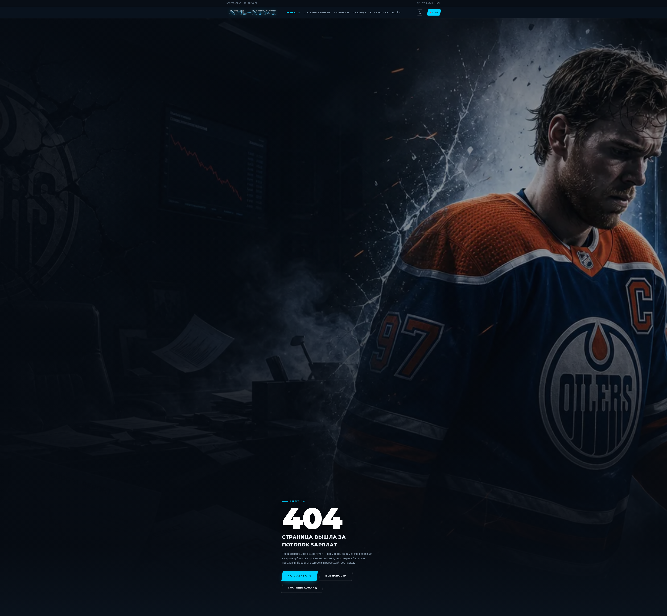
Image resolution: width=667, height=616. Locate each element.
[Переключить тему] (420, 12)
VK (418, 3)
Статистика (379, 12)
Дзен (437, 3)
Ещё (395, 12)
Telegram (427, 3)
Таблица (359, 12)
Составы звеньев (317, 12)
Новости (293, 12)
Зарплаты (341, 12)
